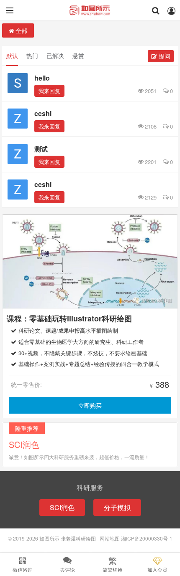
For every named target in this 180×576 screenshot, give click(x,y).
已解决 (55, 55)
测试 (41, 149)
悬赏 (78, 55)
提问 (163, 56)
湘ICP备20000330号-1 (146, 538)
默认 (12, 55)
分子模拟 (117, 507)
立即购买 (90, 405)
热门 (32, 55)
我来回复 (49, 91)
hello (42, 78)
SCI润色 (62, 507)
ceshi (42, 113)
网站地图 (110, 538)
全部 (21, 30)
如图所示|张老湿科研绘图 (90, 10)
